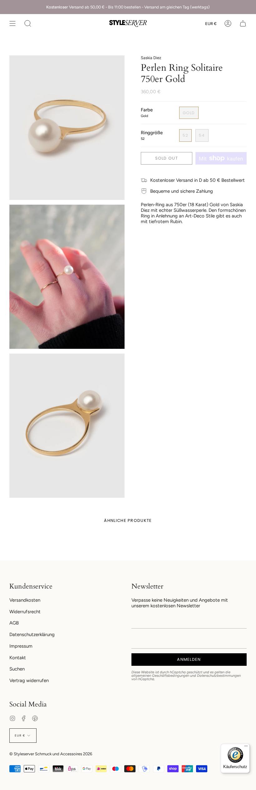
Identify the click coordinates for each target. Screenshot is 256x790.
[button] (28, 23)
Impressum (20, 646)
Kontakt (17, 657)
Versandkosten (24, 600)
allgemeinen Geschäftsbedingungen (160, 675)
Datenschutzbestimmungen (219, 675)
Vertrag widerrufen (29, 680)
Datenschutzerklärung (32, 634)
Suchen (17, 669)
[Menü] (246, 747)
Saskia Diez (151, 57)
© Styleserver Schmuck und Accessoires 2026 (50, 754)
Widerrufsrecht (25, 611)
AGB (14, 623)
